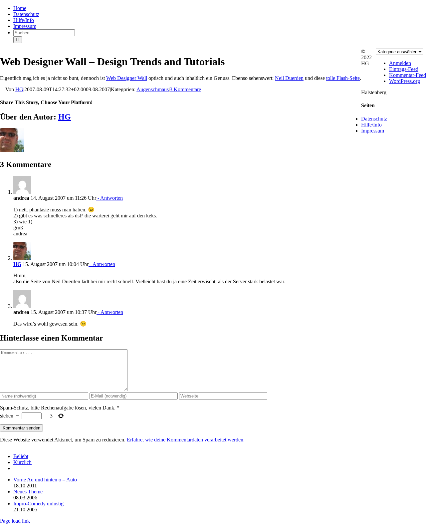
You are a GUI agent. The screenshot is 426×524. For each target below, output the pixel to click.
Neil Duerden (289, 78)
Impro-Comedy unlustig (38, 503)
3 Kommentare (185, 89)
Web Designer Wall (126, 78)
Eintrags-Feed (403, 69)
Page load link (15, 521)
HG (19, 89)
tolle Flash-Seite (343, 78)
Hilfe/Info (371, 125)
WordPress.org (404, 81)
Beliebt (20, 456)
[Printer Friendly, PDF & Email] (2, 89)
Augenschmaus (152, 89)
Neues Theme (28, 491)
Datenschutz (374, 119)
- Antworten (109, 198)
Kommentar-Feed (407, 75)
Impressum (372, 130)
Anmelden (400, 63)
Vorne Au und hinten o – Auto (45, 479)
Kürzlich (22, 462)
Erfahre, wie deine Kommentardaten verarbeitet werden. (186, 439)
